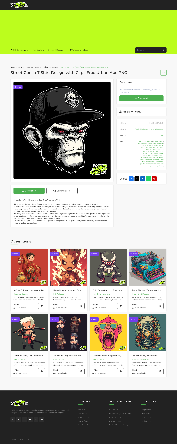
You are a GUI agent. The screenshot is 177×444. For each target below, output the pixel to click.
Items (20, 67)
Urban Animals (115, 417)
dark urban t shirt (157, 162)
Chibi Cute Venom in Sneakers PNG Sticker (108, 290)
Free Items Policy (84, 425)
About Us (81, 410)
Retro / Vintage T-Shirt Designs (121, 413)
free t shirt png (146, 145)
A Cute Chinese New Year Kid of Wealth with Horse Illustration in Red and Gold (29, 290)
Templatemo (146, 410)
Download (143, 98)
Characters (113, 410)
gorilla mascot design (156, 153)
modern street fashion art (150, 155)
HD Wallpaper (59, 294)
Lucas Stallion (146, 413)
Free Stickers (19, 359)
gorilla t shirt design (145, 141)
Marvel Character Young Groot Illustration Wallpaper (69, 290)
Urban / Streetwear (51, 67)
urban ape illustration (156, 143)
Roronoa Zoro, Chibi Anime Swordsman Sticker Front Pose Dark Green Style (29, 356)
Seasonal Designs (21, 294)
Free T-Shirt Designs (33, 67)
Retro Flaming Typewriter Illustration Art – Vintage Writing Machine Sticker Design (148, 290)
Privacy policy (83, 417)
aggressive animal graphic (154, 147)
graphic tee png (145, 164)
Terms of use (83, 421)
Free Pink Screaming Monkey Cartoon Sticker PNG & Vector (108, 356)
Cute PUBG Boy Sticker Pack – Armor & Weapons (69, 356)
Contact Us (82, 413)
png (162, 135)
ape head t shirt (143, 143)
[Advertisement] (88, 28)
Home (12, 67)
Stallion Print (146, 421)
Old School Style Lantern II (144, 356)
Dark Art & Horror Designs (119, 425)
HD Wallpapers (115, 421)
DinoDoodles (146, 417)
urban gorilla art (157, 166)
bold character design (153, 160)
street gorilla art (158, 141)
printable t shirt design (152, 149)
